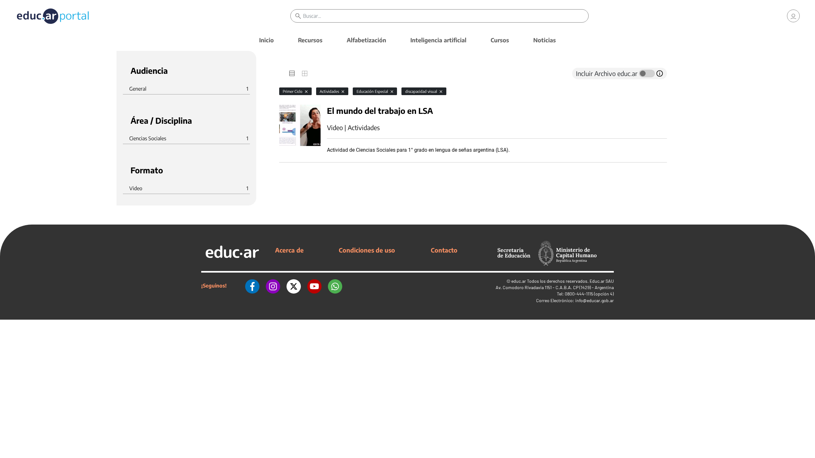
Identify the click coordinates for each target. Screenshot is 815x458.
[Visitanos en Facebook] (252, 286)
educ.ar (518, 281)
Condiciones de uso (367, 250)
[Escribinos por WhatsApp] (335, 286)
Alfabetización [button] (366, 40)
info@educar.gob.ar (594, 300)
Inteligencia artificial (438, 40)
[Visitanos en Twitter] (294, 286)
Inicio (266, 40)
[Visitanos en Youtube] (314, 286)
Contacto (444, 250)
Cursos (500, 40)
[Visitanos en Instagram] (273, 286)
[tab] (292, 73)
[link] (793, 16)
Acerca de (289, 250)
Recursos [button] (310, 40)
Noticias (544, 40)
